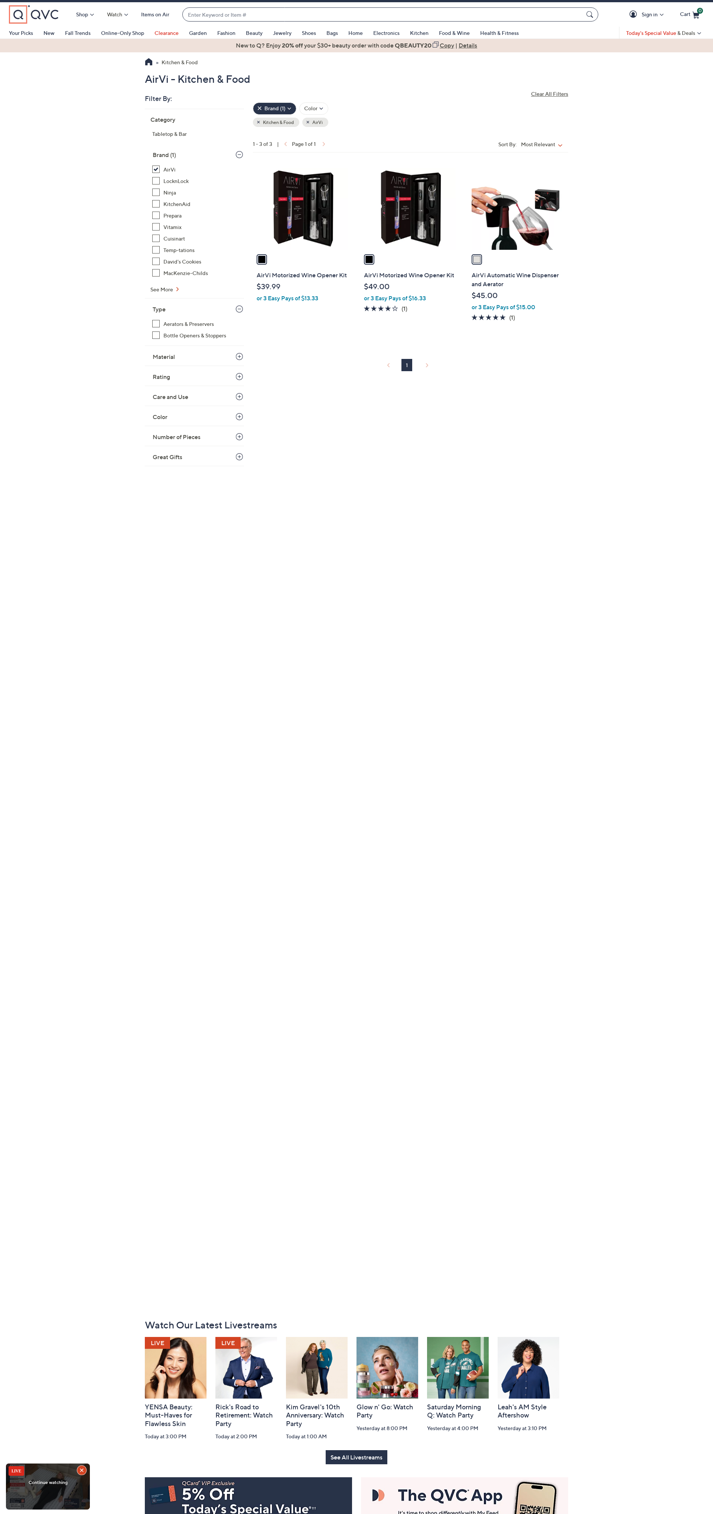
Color (160, 417)
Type (159, 309)
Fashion (226, 33)
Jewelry (282, 33)
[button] (634, 14)
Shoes (309, 33)
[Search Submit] (591, 14)
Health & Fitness (499, 33)
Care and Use (170, 396)
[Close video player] (82, 1471)
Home (355, 33)
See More (162, 289)
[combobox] (383, 15)
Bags (332, 33)
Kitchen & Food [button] (278, 122)
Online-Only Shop (122, 33)
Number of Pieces (177, 437)
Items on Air (155, 14)
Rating (161, 376)
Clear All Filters (549, 94)
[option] (356, 45)
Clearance (166, 33)
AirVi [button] (317, 122)
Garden (198, 33)
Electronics (386, 33)
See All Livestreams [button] (356, 1457)
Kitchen (419, 33)
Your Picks (21, 33)
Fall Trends (78, 33)
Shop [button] (82, 14)
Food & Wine (454, 33)
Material (164, 356)
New (49, 33)
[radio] (262, 259)
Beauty (254, 33)
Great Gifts (167, 457)
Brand (164, 154)
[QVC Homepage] (148, 62)
